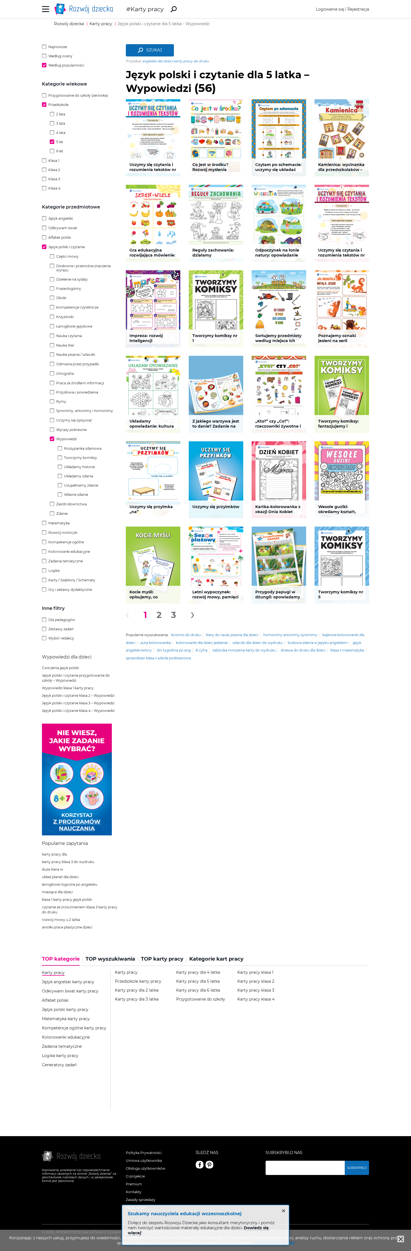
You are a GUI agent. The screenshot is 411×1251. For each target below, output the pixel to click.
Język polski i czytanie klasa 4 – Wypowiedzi (78, 711)
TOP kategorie (61, 959)
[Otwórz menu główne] (45, 9)
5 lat (59, 142)
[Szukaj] (174, 9)
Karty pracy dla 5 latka (198, 981)
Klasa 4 (54, 188)
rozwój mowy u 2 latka (61, 920)
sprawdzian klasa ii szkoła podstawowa (158, 658)
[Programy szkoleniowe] (77, 834)
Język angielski (60, 218)
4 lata (60, 133)
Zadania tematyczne (65, 561)
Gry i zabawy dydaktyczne (70, 589)
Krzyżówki (65, 317)
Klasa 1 (53, 160)
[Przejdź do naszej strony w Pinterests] (209, 1165)
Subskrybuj (357, 1168)
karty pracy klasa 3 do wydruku (68, 862)
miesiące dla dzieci (57, 892)
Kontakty (133, 1192)
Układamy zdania (78, 476)
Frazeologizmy (68, 288)
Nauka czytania (69, 336)
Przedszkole (58, 105)
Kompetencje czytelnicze (77, 307)
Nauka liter (65, 345)
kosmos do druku (186, 635)
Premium (134, 1184)
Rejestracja (358, 9)
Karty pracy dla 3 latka (137, 999)
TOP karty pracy (162, 959)
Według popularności (66, 65)
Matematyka (59, 523)
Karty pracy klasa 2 (255, 981)
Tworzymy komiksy (80, 458)
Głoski (61, 298)
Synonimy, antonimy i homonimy (84, 411)
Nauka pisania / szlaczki (75, 354)
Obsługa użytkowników (146, 1168)
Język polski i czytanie (66, 247)
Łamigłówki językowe (74, 326)
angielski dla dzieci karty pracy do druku (175, 61)
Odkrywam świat (62, 228)
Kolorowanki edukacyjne (69, 551)
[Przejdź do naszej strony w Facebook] (200, 1165)
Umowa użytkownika (144, 1160)
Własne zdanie (76, 494)
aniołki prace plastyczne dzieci (67, 927)
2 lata (60, 114)
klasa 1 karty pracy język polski (67, 899)
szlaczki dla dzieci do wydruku (258, 643)
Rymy (61, 401)
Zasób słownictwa (71, 504)
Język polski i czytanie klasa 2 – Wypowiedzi (78, 695)
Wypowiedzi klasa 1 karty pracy (68, 688)
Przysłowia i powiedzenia (77, 392)
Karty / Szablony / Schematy (71, 580)
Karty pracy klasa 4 (256, 999)
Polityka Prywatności (144, 1153)
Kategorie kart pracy (216, 959)
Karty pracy (147, 9)
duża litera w (52, 869)
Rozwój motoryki (62, 532)
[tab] (62, 961)
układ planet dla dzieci (60, 877)
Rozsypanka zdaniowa (82, 448)
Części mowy (67, 256)
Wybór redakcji (61, 638)
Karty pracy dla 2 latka (137, 990)
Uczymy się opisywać (74, 420)
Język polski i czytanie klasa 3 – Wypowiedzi (78, 703)
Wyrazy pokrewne (71, 430)
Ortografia (65, 373)
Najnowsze (57, 47)
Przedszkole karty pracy (138, 981)
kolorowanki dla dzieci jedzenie (202, 643)
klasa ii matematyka (347, 650)
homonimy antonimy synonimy (290, 635)
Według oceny (60, 56)
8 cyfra (201, 650)
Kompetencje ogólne (66, 542)
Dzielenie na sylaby (72, 279)
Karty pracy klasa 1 (255, 972)
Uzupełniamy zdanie (81, 485)
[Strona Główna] (85, 9)
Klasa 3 (54, 179)
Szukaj (154, 50)
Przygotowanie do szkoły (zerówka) (78, 95)
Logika (54, 570)
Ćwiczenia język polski (60, 668)
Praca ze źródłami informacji (80, 383)
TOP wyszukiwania (110, 959)
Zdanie (62, 513)
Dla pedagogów (61, 620)
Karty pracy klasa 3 (255, 990)
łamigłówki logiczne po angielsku (69, 884)
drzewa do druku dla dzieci (303, 650)
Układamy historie (79, 467)
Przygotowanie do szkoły (200, 999)
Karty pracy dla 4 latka (198, 972)
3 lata (60, 123)
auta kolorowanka (155, 643)
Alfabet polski (59, 237)
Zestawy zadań (61, 629)
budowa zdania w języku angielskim (318, 643)
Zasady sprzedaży (140, 1200)
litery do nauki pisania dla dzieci (232, 635)
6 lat (59, 151)
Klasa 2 (54, 170)
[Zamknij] (400, 1239)
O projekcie (135, 1176)
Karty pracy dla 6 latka (198, 990)
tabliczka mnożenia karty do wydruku (244, 650)
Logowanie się (330, 9)
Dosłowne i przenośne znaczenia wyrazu (83, 268)
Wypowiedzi (66, 439)
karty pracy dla (54, 854)
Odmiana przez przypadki (77, 364)
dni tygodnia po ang (174, 650)
